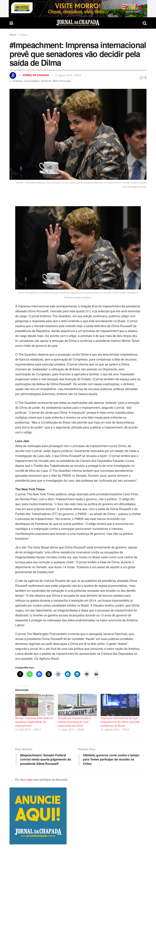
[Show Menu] (11, 23)
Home (13, 34)
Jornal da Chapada (35, 75)
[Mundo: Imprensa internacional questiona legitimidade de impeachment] (34, 705)
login (30, 779)
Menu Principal (62, 81)
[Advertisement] (78, 891)
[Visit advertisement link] (78, 8)
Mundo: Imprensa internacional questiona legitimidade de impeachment (34, 721)
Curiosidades (32, 81)
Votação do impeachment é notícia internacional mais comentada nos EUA (74, 721)
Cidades (23, 34)
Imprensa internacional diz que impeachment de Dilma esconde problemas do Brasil (120, 721)
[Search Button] (144, 23)
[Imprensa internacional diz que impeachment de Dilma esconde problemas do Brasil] (120, 705)
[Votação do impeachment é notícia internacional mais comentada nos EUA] (77, 705)
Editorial (46, 81)
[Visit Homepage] (77, 23)
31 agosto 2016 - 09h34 (68, 75)
